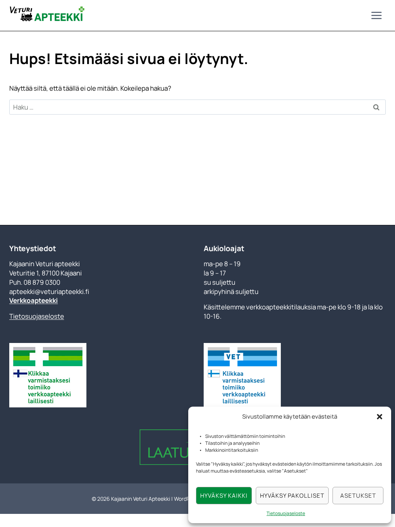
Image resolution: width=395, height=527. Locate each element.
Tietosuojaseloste (286, 513)
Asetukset (358, 496)
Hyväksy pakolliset (292, 496)
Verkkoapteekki (33, 300)
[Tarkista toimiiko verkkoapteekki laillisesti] (100, 375)
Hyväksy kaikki (224, 496)
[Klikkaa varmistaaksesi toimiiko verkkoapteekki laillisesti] (242, 375)
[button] (379, 417)
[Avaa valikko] (376, 15)
